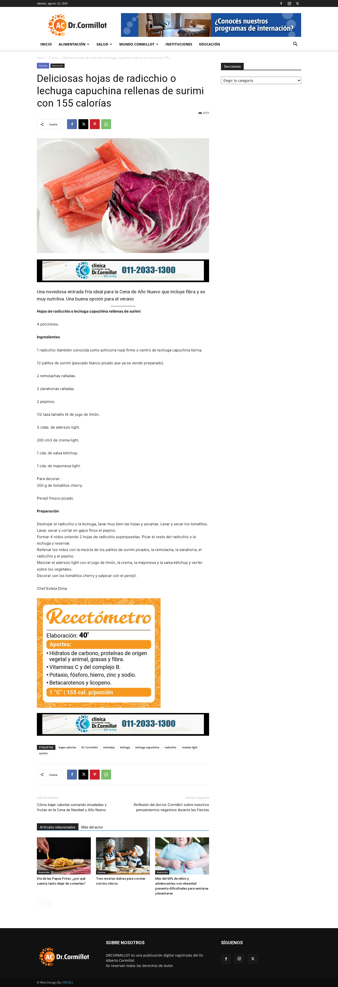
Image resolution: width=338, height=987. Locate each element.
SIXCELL (67, 982)
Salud (102, 44)
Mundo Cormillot (136, 44)
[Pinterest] (95, 124)
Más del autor (92, 827)
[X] (297, 3)
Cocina (53, 58)
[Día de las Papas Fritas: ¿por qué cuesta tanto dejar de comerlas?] (64, 855)
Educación (209, 44)
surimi (43, 753)
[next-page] (48, 903)
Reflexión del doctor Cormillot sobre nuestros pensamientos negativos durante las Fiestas (171, 807)
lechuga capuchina (147, 747)
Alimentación (72, 44)
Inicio (46, 44)
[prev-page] (40, 903)
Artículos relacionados (57, 827)
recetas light (189, 747)
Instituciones (179, 44)
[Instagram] (289, 3)
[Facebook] (281, 3)
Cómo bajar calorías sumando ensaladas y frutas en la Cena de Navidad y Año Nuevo (71, 807)
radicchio (170, 747)
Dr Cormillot (89, 747)
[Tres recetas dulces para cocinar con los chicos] (123, 855)
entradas (109, 747)
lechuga (125, 747)
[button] (295, 44)
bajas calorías (67, 747)
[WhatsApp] (106, 124)
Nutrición (57, 65)
